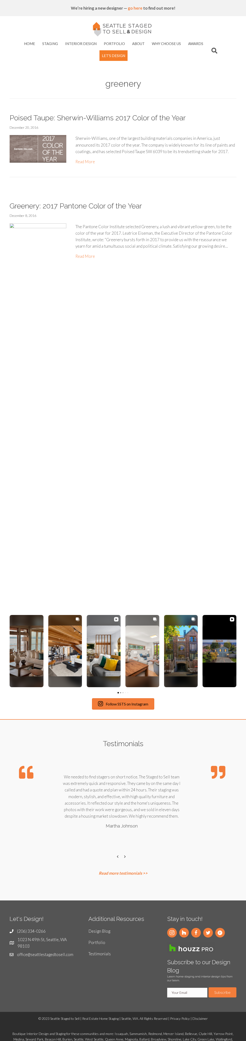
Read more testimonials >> (123, 873)
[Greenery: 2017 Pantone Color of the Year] (38, 403)
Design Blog (99, 931)
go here (135, 8)
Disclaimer (200, 1018)
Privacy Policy (180, 1018)
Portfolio (96, 942)
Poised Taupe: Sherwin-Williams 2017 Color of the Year (98, 118)
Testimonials (99, 953)
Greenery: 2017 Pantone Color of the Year (76, 206)
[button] (9, 651)
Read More (85, 161)
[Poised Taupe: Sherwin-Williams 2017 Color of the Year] (38, 148)
